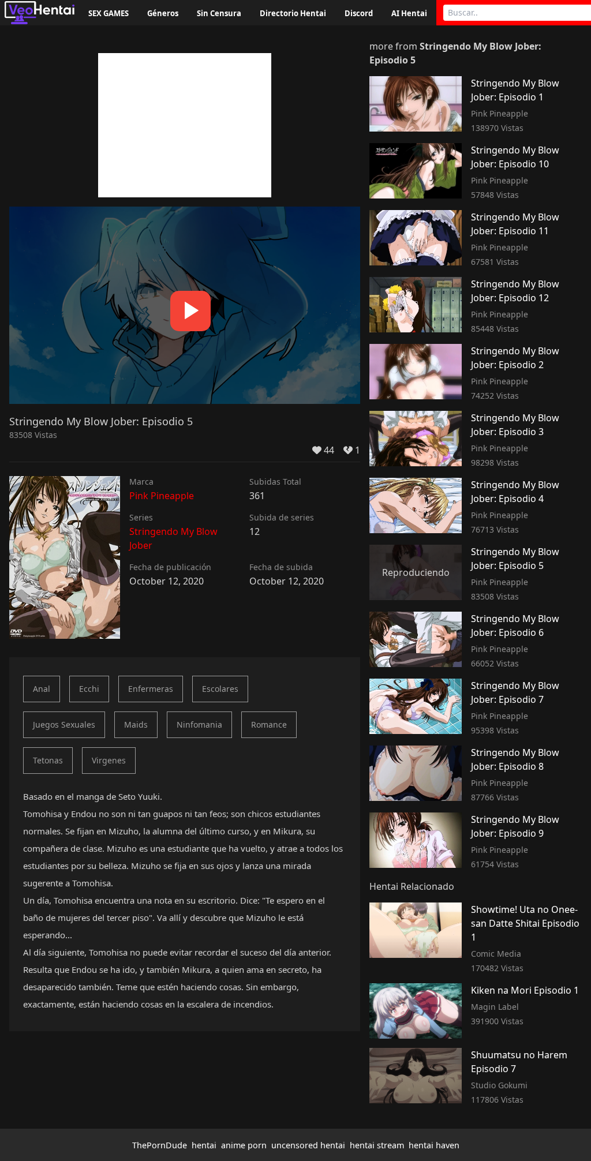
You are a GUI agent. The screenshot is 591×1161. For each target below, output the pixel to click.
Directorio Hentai (293, 13)
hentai (204, 1145)
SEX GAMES (108, 13)
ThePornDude (159, 1145)
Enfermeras (150, 688)
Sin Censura (219, 13)
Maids (136, 724)
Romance (269, 724)
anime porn (244, 1145)
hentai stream (377, 1145)
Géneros (162, 13)
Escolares (220, 688)
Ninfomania (199, 724)
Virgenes (109, 760)
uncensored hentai (308, 1145)
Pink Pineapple (161, 495)
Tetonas (48, 760)
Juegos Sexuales (64, 724)
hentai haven (434, 1145)
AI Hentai (409, 13)
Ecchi (89, 688)
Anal (41, 688)
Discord (359, 13)
